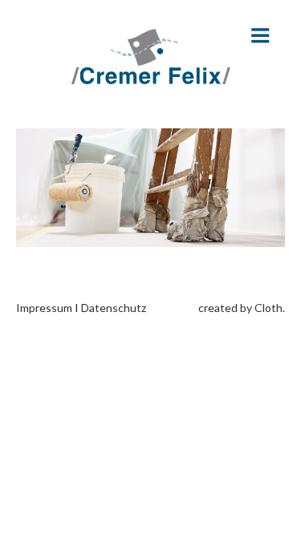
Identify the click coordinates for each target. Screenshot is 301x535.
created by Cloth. (241, 307)
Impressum (44, 307)
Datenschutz (113, 307)
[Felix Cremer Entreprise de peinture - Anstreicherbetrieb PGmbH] (151, 56)
